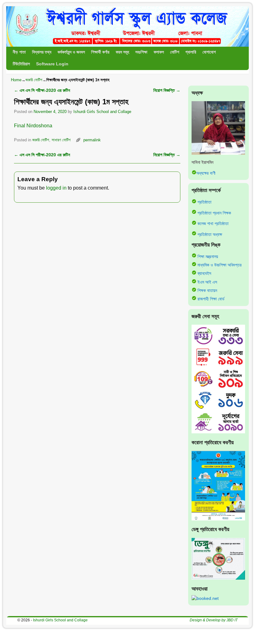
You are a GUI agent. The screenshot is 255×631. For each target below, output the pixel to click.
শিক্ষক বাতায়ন (207, 290)
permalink (92, 140)
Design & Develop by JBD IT (214, 620)
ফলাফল (159, 52)
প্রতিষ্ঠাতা (204, 202)
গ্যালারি (190, 52)
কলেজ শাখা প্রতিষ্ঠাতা (213, 223)
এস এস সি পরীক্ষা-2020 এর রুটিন (42, 90)
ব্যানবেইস (204, 273)
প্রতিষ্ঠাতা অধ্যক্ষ (209, 234)
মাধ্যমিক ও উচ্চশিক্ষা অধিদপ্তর (219, 264)
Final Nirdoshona (33, 125)
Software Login (52, 64)
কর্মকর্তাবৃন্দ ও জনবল (71, 52)
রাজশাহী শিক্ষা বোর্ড (211, 298)
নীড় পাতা (19, 52)
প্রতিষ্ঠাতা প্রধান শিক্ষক (214, 212)
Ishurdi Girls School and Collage (102, 111)
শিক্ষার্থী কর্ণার (100, 52)
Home (16, 80)
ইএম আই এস (207, 282)
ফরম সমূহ (122, 52)
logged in (56, 188)
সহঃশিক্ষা (141, 52)
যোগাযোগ (209, 52)
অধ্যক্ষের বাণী (206, 173)
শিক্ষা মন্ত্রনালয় (207, 256)
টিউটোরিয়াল (21, 64)
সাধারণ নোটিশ (61, 140)
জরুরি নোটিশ (34, 80)
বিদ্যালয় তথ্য (41, 52)
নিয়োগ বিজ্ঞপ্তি (166, 90)
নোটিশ (174, 52)
